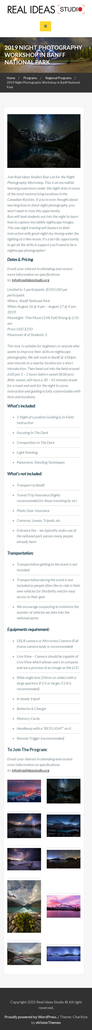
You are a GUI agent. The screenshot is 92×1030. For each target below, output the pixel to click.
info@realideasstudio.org (30, 280)
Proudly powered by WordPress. (30, 1016)
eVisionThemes (48, 1022)
